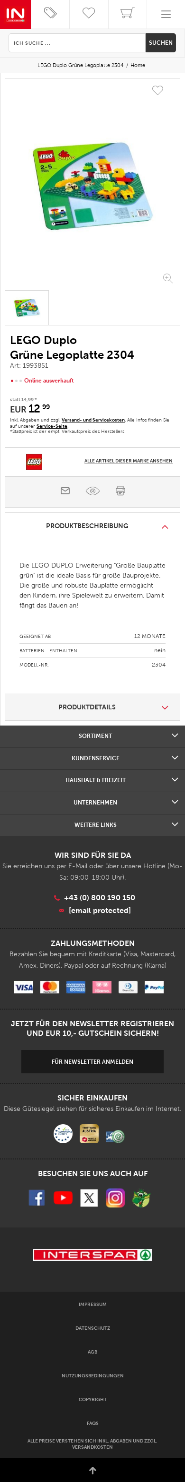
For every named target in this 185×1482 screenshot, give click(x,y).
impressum (93, 1304)
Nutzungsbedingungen (93, 1375)
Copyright (93, 1399)
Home (137, 65)
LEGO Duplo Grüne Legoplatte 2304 (80, 65)
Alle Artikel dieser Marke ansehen (128, 460)
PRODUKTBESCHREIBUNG (87, 526)
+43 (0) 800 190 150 (99, 897)
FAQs (93, 1423)
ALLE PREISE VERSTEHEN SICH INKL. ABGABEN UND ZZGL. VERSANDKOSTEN (92, 1444)
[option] (92, 185)
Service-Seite (52, 426)
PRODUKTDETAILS (87, 707)
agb (92, 1351)
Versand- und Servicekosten (93, 419)
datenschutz (92, 1328)
